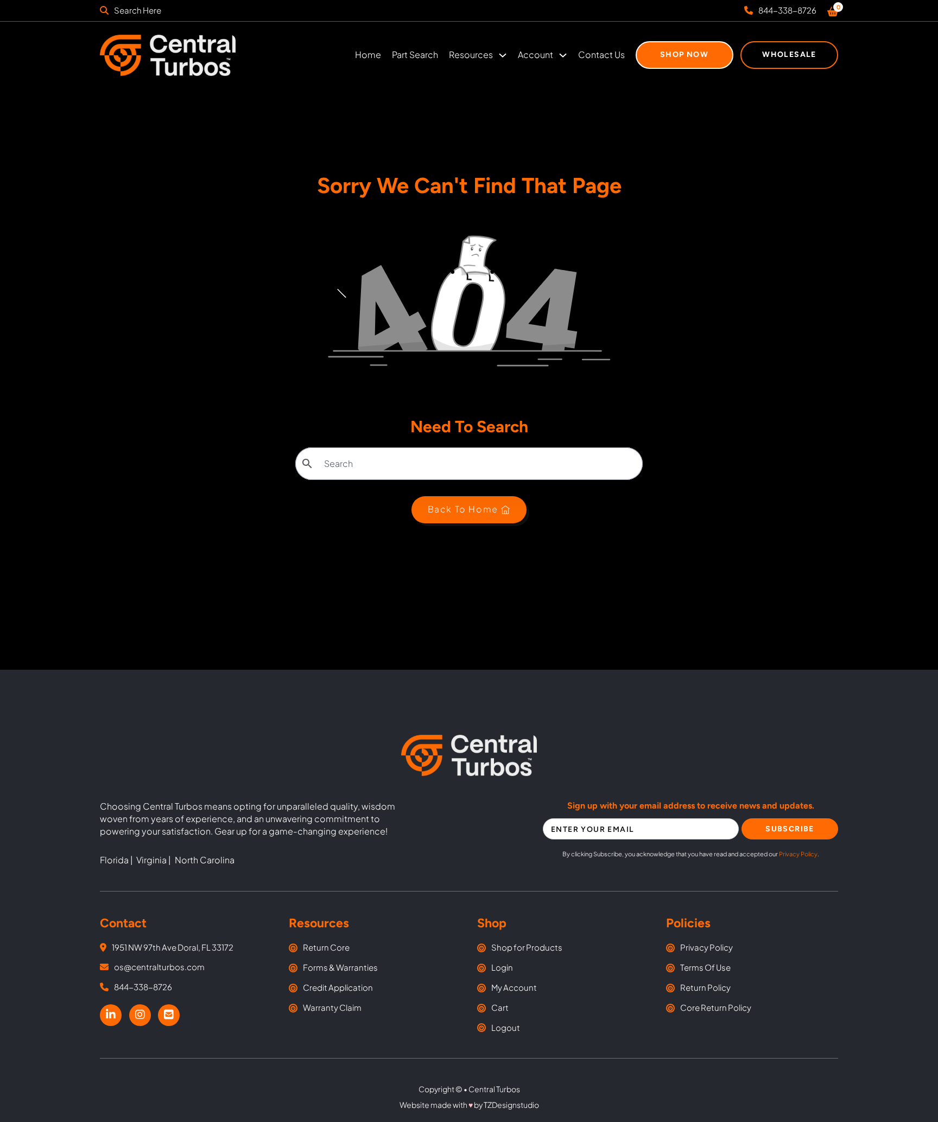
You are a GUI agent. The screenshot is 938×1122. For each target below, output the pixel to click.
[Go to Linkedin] (111, 1015)
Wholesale (789, 54)
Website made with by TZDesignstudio (469, 1105)
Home (368, 54)
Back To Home (463, 509)
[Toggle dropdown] (502, 55)
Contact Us (601, 54)
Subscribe (789, 829)
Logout (505, 1027)
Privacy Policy (798, 853)
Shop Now (684, 54)
